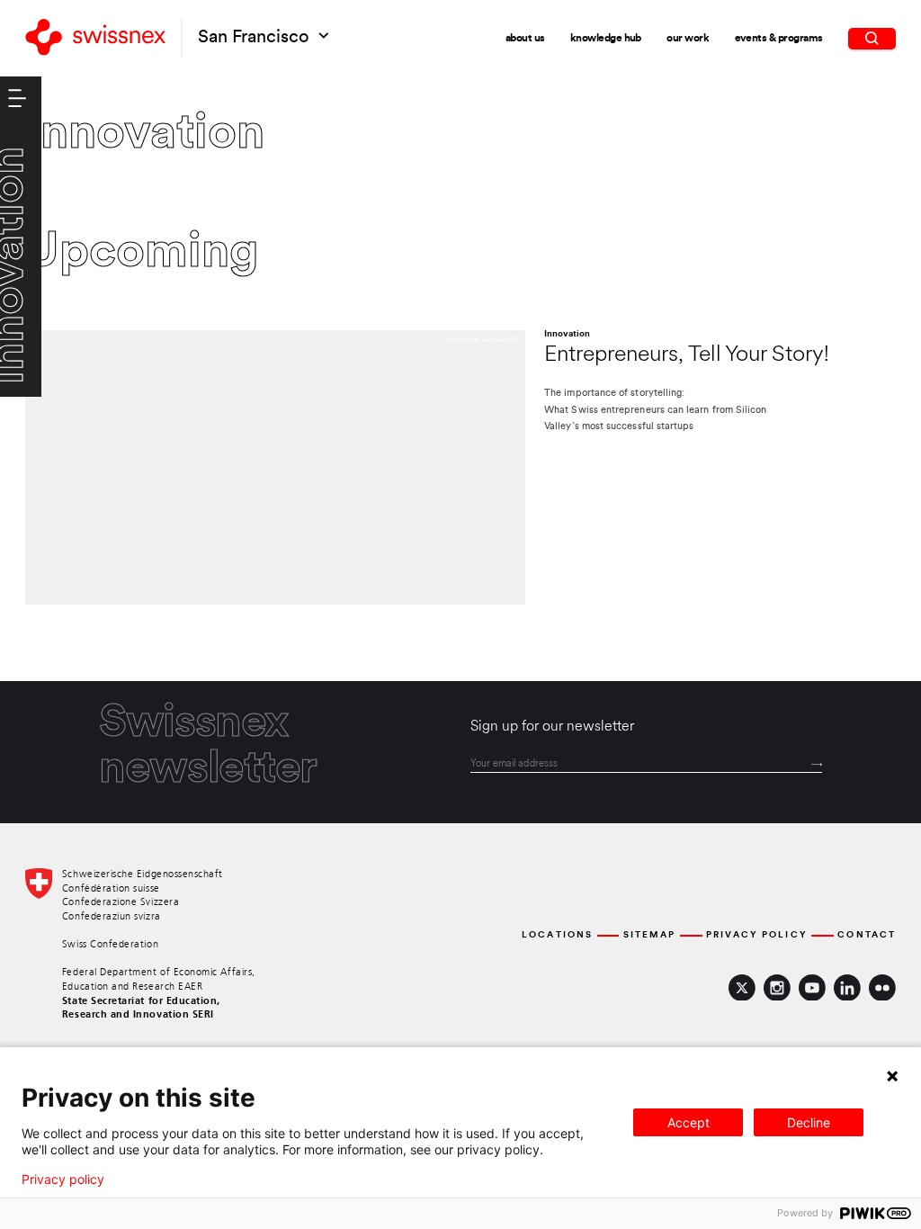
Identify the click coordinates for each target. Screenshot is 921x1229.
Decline (808, 1122)
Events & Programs (779, 38)
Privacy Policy (757, 935)
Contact (866, 935)
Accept (688, 1122)
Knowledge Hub (605, 38)
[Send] (816, 765)
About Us (525, 38)
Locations (557, 935)
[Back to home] (95, 38)
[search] (872, 38)
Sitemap (649, 935)
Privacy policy (63, 1179)
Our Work (687, 38)
